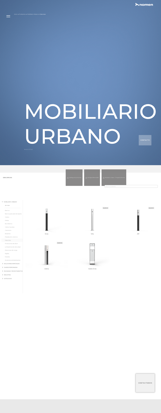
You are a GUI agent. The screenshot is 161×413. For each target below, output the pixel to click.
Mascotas (43, 14)
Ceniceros (8, 230)
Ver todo (7, 205)
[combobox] (131, 186)
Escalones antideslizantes (12, 260)
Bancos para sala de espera (13, 214)
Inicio (15, 14)
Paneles (7, 257)
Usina (46, 269)
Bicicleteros (8, 223)
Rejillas (7, 253)
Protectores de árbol (11, 243)
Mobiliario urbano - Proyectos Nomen (115, 177)
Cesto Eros (92, 269)
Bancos (7, 210)
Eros (46, 234)
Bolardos (7, 233)
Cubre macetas (9, 227)
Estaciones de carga (11, 250)
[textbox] (131, 186)
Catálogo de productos (75, 177)
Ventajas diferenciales (93, 177)
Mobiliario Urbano (32, 14)
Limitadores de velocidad (12, 247)
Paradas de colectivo (11, 237)
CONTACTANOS (145, 383)
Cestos (7, 217)
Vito (92, 234)
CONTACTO (145, 140)
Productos (22, 14)
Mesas (7, 220)
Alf (138, 234)
